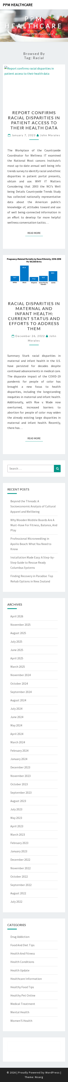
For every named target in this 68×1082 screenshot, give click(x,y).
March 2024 (17, 742)
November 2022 (20, 868)
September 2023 (21, 792)
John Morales (50, 135)
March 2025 (17, 666)
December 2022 (20, 859)
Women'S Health (21, 1021)
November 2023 (20, 776)
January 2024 (18, 759)
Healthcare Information (26, 979)
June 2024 (16, 717)
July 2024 (16, 708)
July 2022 (16, 901)
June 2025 (16, 650)
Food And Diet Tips (22, 945)
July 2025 (16, 641)
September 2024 (21, 692)
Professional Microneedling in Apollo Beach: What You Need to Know (30, 544)
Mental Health (19, 1012)
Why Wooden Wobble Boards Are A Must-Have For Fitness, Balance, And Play (33, 525)
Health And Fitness (22, 953)
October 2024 (19, 683)
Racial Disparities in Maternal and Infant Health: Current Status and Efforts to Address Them (34, 316)
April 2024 (16, 734)
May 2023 (16, 818)
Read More (35, 233)
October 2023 (19, 784)
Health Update (19, 970)
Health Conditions (22, 962)
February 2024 (19, 750)
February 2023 (19, 843)
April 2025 (16, 658)
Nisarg (39, 1077)
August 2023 (18, 801)
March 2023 (17, 834)
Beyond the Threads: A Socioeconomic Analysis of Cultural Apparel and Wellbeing (33, 506)
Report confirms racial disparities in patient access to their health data (34, 120)
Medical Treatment (22, 1004)
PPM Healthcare (18, 4)
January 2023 (18, 851)
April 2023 (16, 826)
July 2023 (16, 809)
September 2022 (21, 885)
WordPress (52, 1072)
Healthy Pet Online (22, 995)
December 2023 (20, 767)
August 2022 (18, 893)
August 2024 (18, 700)
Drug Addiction (19, 937)
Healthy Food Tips (22, 987)
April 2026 (16, 616)
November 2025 (20, 624)
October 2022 (19, 876)
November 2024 (20, 675)
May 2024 (16, 725)
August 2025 (18, 633)
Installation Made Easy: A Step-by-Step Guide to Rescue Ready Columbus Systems (32, 562)
